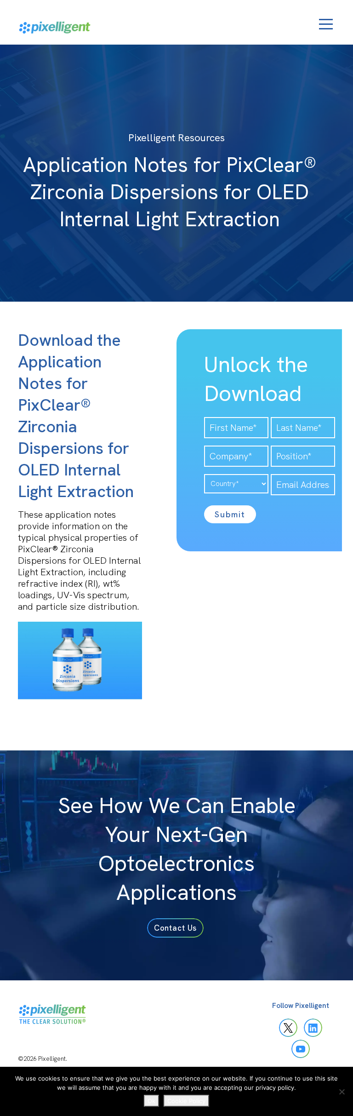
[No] (341, 1091)
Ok (151, 1101)
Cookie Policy (186, 1101)
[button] (175, 928)
